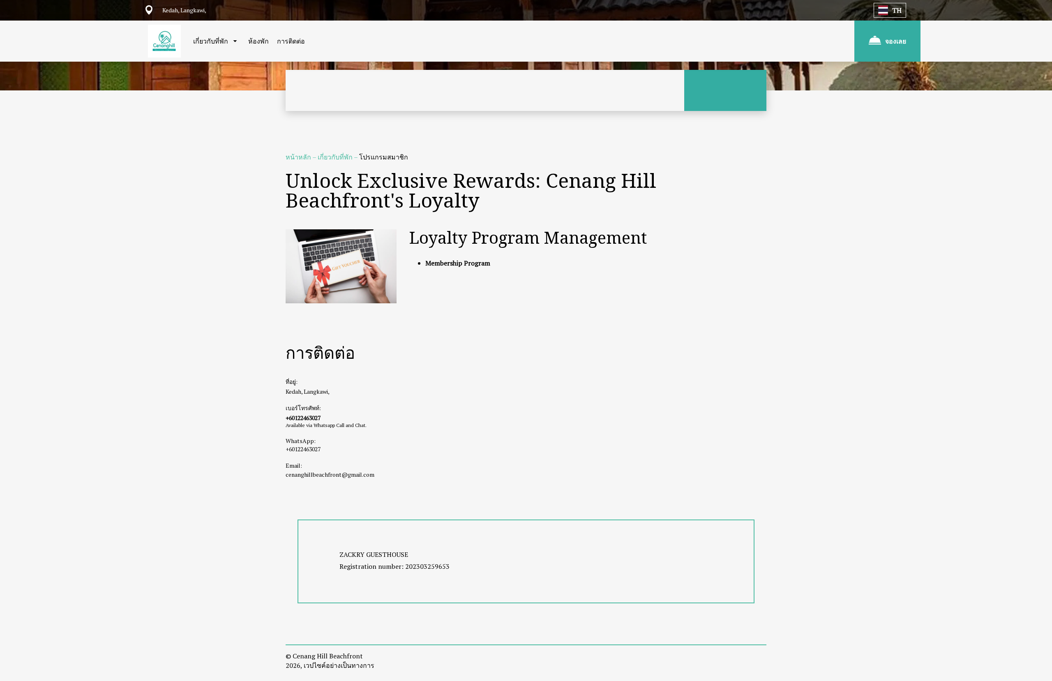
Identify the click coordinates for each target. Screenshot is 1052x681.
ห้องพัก (258, 41)
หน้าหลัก (299, 157)
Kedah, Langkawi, (308, 391)
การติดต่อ (291, 41)
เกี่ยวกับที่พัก (336, 157)
